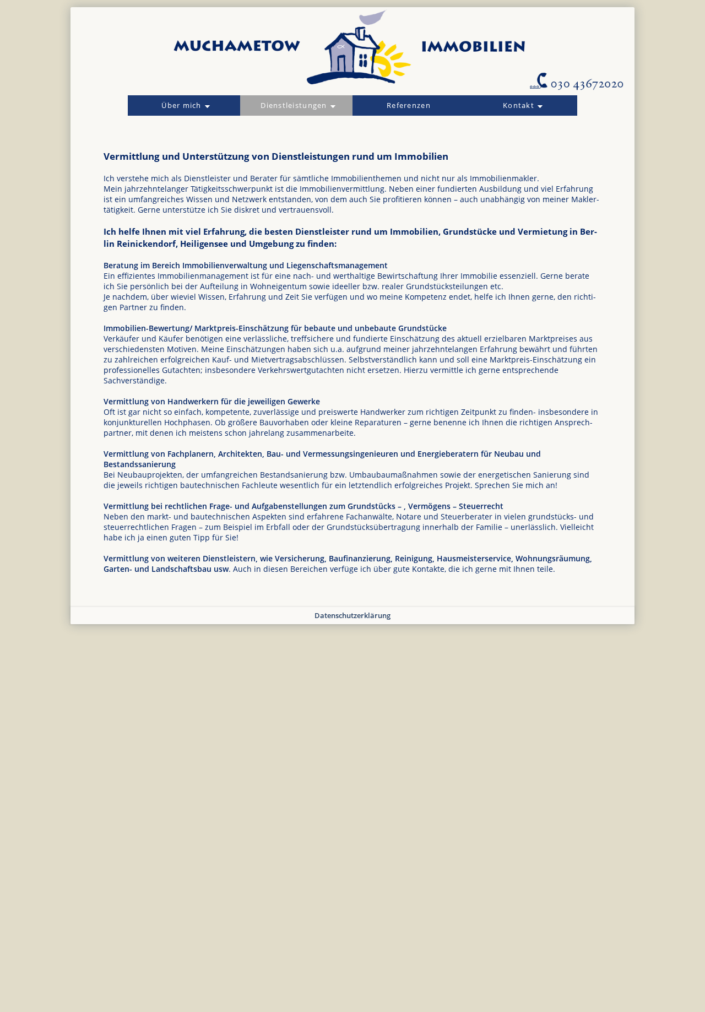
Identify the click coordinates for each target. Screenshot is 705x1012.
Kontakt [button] (518, 105)
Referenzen (409, 105)
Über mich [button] (181, 105)
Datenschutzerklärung (352, 615)
